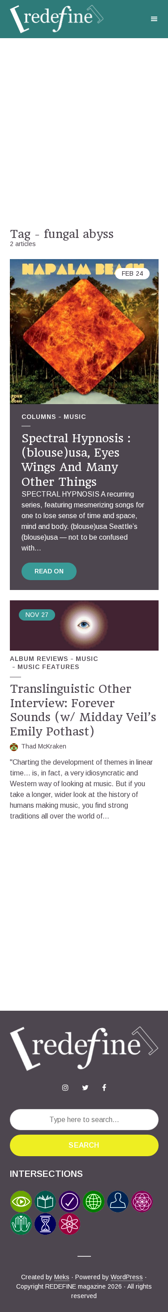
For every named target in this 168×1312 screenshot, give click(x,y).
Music (75, 416)
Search (84, 1145)
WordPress (127, 1277)
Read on (49, 571)
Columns (39, 416)
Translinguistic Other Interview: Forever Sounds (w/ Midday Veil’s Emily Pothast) (83, 710)
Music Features (48, 666)
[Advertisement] (84, 132)
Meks (61, 1277)
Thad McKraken (43, 746)
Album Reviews (39, 658)
